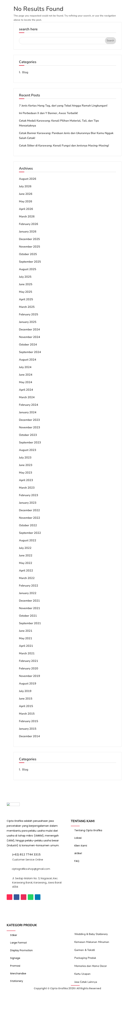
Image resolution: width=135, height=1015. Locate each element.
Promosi (15, 966)
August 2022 (27, 540)
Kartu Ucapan (82, 974)
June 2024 (25, 375)
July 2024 (25, 367)
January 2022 (27, 593)
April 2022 (26, 570)
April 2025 (26, 299)
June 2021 (25, 631)
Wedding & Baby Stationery (91, 934)
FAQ (76, 861)
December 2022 (29, 510)
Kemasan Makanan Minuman (91, 942)
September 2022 (30, 533)
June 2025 (25, 284)
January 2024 (27, 412)
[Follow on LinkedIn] (37, 897)
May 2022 (25, 563)
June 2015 (25, 699)
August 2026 (27, 179)
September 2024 (30, 352)
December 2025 (29, 239)
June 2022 (25, 555)
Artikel (78, 853)
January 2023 (27, 503)
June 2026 (25, 194)
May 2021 (25, 638)
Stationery (16, 981)
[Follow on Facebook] (16, 897)
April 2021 (26, 646)
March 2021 (27, 653)
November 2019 (29, 676)
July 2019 (25, 691)
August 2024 (27, 360)
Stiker (13, 935)
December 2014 (29, 736)
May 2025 (25, 292)
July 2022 (25, 548)
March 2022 (27, 578)
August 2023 (27, 450)
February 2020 (28, 668)
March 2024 (27, 397)
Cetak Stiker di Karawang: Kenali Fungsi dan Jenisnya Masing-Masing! (64, 146)
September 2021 (30, 623)
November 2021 (29, 608)
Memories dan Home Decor (90, 966)
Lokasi (78, 838)
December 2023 (29, 420)
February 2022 (28, 586)
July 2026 (25, 186)
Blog (25, 72)
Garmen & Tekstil (84, 950)
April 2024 (26, 390)
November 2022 (29, 518)
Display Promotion (21, 950)
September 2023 (30, 442)
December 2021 (29, 601)
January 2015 (27, 729)
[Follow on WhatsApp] (30, 897)
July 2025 (25, 277)
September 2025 (30, 262)
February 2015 (28, 721)
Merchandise (18, 973)
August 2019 (27, 683)
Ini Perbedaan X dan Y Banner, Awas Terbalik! (49, 113)
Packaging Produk (85, 958)
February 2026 (28, 224)
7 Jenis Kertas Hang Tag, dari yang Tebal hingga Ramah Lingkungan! (63, 106)
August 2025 (27, 269)
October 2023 (28, 435)
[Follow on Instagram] (23, 897)
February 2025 (28, 314)
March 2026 (27, 216)
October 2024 (28, 345)
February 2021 (28, 661)
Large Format (18, 942)
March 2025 (27, 307)
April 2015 (26, 706)
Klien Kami (80, 845)
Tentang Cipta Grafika (88, 830)
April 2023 (26, 480)
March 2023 (27, 488)
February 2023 (28, 495)
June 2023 (25, 465)
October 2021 (28, 616)
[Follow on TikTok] (9, 897)
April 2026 (26, 209)
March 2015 (27, 714)
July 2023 (25, 458)
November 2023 (29, 427)
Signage (15, 958)
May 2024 (25, 382)
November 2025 (29, 247)
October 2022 (28, 525)
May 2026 (25, 201)
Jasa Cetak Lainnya (85, 982)
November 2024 (29, 337)
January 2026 (27, 232)
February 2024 (28, 405)
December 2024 (29, 329)
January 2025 (27, 322)
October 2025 (28, 254)
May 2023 (25, 473)
